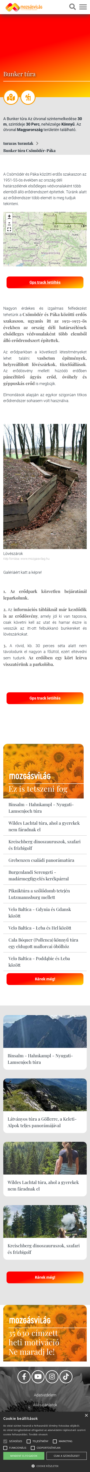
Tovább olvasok (38, 1434)
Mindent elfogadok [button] (24, 1455)
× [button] (86, 1415)
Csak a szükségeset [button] (67, 1455)
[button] (9, 229)
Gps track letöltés (45, 282)
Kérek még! (45, 979)
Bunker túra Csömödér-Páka (29, 150)
